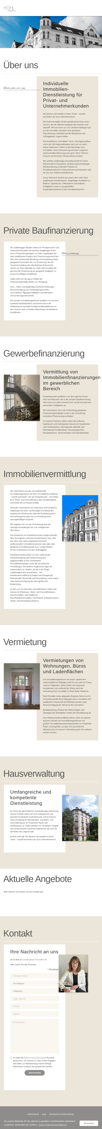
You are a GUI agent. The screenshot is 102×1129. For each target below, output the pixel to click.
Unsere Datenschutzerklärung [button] (52, 1125)
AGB (44, 1114)
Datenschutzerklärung (33, 1058)
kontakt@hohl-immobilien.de (34, 959)
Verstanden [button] (89, 1123)
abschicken (35, 1073)
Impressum (33, 1114)
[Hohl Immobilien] (10, 8)
